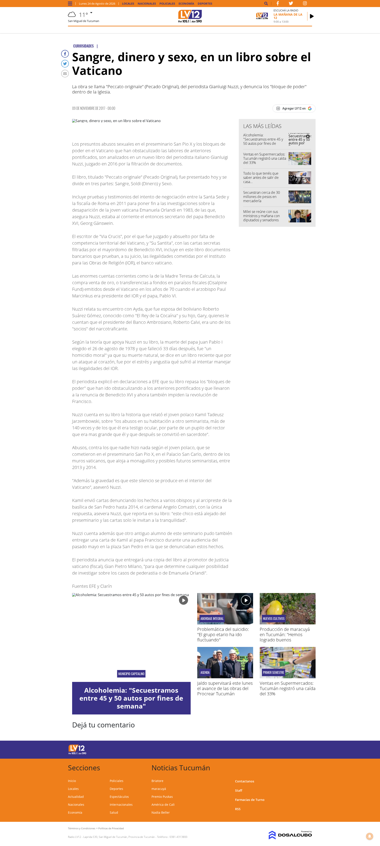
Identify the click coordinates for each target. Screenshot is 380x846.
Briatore (157, 781)
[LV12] (77, 753)
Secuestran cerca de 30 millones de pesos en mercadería (261, 196)
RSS (238, 809)
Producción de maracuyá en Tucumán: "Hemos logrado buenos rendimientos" (285, 637)
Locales (128, 3)
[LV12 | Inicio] (307, 767)
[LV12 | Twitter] (291, 4)
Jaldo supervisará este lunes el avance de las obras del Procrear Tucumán (225, 688)
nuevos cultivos (274, 618)
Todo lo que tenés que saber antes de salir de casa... (261, 177)
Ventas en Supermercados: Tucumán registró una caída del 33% (264, 158)
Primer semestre (273, 672)
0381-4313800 (178, 837)
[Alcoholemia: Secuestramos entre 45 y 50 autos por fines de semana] (131, 637)
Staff (238, 790)
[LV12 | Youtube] (281, 749)
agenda (205, 672)
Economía (186, 3)
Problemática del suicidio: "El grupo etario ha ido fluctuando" (223, 634)
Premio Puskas (162, 797)
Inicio (72, 781)
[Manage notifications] (369, 836)
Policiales (167, 3)
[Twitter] (65, 64)
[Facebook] (65, 54)
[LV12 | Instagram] (305, 4)
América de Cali (163, 804)
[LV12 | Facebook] (278, 4)
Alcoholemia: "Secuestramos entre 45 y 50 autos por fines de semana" (263, 141)
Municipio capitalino (131, 673)
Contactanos (244, 781)
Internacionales (121, 804)
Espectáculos (119, 797)
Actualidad (76, 797)
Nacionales (147, 3)
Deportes (205, 3)
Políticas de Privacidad (111, 828)
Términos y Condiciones (81, 828)
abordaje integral (212, 618)
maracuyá (159, 789)
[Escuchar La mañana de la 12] (312, 16)
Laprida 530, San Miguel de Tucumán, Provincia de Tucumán (119, 837)
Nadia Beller (161, 812)
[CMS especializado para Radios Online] (284, 835)
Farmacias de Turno (250, 800)
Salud (114, 812)
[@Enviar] (65, 73)
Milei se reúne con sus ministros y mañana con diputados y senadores (261, 215)
